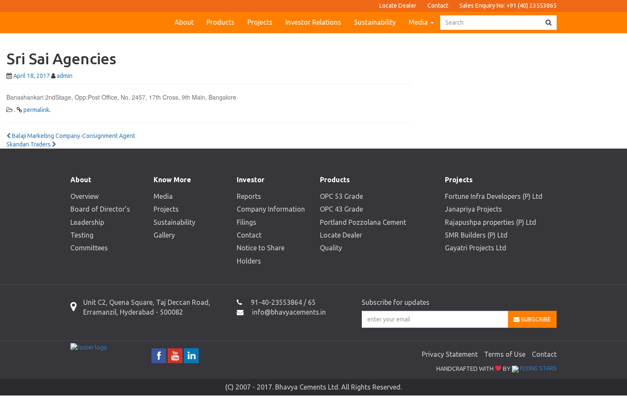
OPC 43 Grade (341, 209)
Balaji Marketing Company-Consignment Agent (73, 135)
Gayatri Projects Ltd (475, 248)
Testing (81, 235)
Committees (89, 248)
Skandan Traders (29, 144)
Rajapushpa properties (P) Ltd (490, 222)
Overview (84, 196)
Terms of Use (504, 354)
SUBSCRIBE (535, 319)
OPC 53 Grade (341, 196)
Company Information (271, 209)
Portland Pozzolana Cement (363, 222)
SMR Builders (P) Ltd (476, 235)
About (184, 22)
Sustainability (375, 22)
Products (220, 22)
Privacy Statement (450, 354)
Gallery (164, 235)
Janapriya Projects (473, 209)
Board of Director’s (100, 209)
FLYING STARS (538, 368)
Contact (437, 5)
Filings (246, 222)
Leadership (87, 222)
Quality (331, 248)
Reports (249, 196)
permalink (36, 109)
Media (419, 22)
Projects (260, 22)
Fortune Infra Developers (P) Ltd (494, 196)
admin (65, 75)
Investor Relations (313, 22)
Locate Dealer (397, 5)
